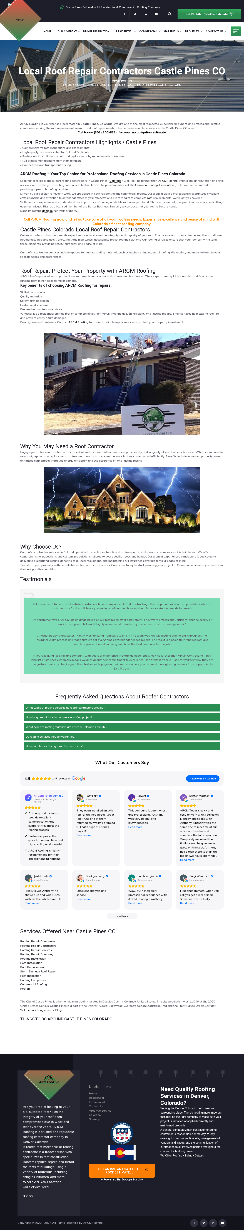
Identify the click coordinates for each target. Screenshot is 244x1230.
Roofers (25, 988)
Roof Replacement (32, 967)
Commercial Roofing (33, 984)
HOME (67, 85)
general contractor (174, 1129)
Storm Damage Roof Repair (38, 971)
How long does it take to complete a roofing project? (59, 717)
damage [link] (47, 210)
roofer (30, 1147)
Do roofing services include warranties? (51, 736)
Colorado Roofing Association (154, 185)
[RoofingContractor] (122, 1133)
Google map (44, 1010)
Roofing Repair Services (36, 950)
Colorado (190, 1108)
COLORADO (85, 85)
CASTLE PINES (110, 85)
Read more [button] (83, 835)
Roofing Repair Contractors (38, 945)
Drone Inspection (96, 31)
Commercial (148, 31)
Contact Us (214, 31)
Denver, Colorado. (36, 1142)
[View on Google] (80, 797)
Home (47, 31)
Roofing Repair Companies (38, 941)
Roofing (177, 1155)
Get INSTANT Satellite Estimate (206, 14)
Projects (192, 31)
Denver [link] (94, 185)
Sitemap (94, 1119)
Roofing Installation (33, 958)
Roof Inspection (30, 975)
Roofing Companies (33, 980)
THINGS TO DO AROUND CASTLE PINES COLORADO (66, 1019)
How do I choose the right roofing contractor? (55, 746)
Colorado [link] (115, 180)
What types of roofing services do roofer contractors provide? (65, 707)
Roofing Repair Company (36, 954)
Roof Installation (31, 963)
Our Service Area (36, 1187)
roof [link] (150, 198)
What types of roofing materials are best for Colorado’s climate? (66, 727)
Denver (179, 1108)
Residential (124, 31)
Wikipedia (27, 1010)
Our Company (67, 31)
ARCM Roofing (168, 180)
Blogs (59, 1010)
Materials (171, 31)
